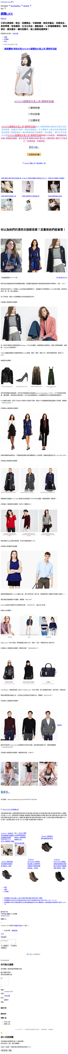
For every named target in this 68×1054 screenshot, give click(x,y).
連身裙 (59, 725)
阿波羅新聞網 (5, 277)
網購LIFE (7, 13)
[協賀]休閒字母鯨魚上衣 (8, 196)
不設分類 (15, 33)
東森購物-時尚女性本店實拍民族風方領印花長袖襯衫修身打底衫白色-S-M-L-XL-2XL (30, 900)
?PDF (65, 277)
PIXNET (21, 1029)
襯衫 (5, 887)
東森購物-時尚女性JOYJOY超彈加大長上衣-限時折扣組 (30, 49)
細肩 (5, 889)
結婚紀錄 (14, 930)
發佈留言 (3, 948)
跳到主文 (3, 18)
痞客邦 (16, 925)
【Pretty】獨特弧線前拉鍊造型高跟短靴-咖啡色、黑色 (7, 864)
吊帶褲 (6, 891)
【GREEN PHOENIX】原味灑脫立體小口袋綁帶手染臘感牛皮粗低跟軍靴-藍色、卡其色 (34, 864)
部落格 (6, 39)
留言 (20, 925)
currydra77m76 (5, 915)
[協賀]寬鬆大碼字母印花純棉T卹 (11, 178)
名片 (5, 41)
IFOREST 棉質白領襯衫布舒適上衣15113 (34, 178)
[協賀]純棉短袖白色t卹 (55, 196)
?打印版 (58, 277)
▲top (2, 933)
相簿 (5, 37)
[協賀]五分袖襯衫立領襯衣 (56, 178)
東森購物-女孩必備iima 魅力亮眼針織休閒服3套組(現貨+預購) (23, 898)
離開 (10, 1050)
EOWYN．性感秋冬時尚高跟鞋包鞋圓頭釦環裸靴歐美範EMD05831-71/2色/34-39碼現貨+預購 (7, 837)
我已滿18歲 (4, 1050)
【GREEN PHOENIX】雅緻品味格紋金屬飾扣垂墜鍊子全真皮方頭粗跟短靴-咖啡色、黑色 (60, 864)
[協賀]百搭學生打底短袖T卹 (30, 196)
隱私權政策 (44, 1029)
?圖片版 (62, 277)
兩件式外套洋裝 (19, 843)
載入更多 (3, 937)
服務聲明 (51, 1029)
